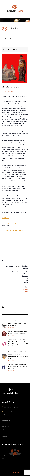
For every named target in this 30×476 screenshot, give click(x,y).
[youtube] (18, 472)
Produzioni (4, 433)
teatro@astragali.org (10, 223)
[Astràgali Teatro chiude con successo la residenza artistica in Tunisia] (4, 333)
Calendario (4, 436)
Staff (3, 429)
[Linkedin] (14, 472)
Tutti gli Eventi (8, 38)
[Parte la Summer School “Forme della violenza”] (4, 325)
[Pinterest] (20, 472)
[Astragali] (15, 8)
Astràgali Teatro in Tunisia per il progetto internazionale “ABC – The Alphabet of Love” (17, 366)
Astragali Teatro (6, 426)
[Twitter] (12, 472)
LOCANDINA (5, 217)
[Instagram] (16, 472)
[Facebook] (10, 472)
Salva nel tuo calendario (14, 230)
